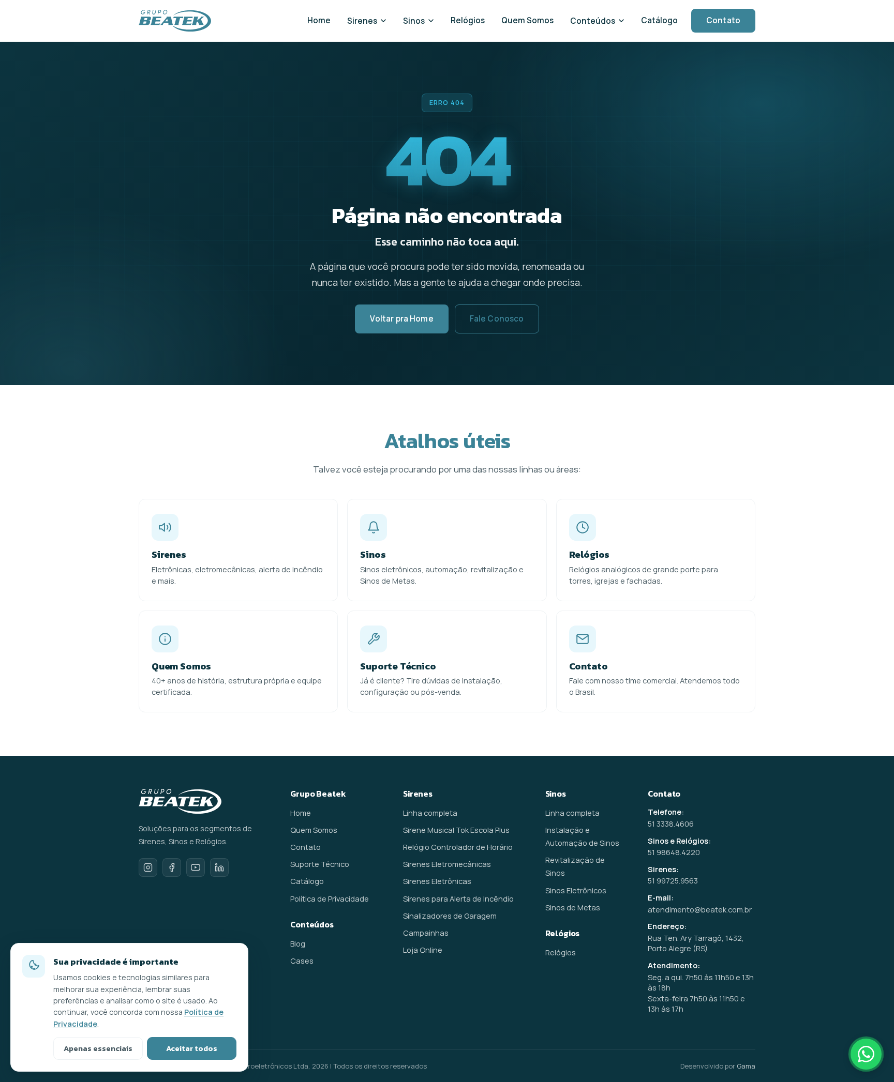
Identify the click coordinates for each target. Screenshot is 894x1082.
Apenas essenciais (98, 1048)
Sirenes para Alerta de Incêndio (458, 898)
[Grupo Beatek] (175, 21)
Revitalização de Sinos (575, 866)
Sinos (414, 21)
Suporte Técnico (319, 864)
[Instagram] (148, 867)
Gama (746, 1066)
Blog (297, 943)
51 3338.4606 (671, 823)
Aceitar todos (191, 1048)
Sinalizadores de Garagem (450, 915)
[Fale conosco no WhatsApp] (866, 1054)
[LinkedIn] (219, 867)
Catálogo (659, 20)
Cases (302, 960)
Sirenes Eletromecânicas (447, 864)
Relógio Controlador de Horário (458, 847)
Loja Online (422, 949)
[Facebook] (171, 867)
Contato (723, 20)
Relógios (468, 20)
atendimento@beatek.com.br (700, 909)
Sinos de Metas (572, 907)
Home (319, 20)
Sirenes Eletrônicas (437, 881)
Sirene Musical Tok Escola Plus (456, 830)
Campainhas (426, 932)
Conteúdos (592, 21)
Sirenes (362, 21)
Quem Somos (527, 20)
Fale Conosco (497, 318)
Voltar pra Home (401, 318)
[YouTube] (195, 867)
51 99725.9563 (673, 880)
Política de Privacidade (329, 898)
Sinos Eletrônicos (575, 890)
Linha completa (430, 812)
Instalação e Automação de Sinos (582, 836)
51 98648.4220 (674, 852)
